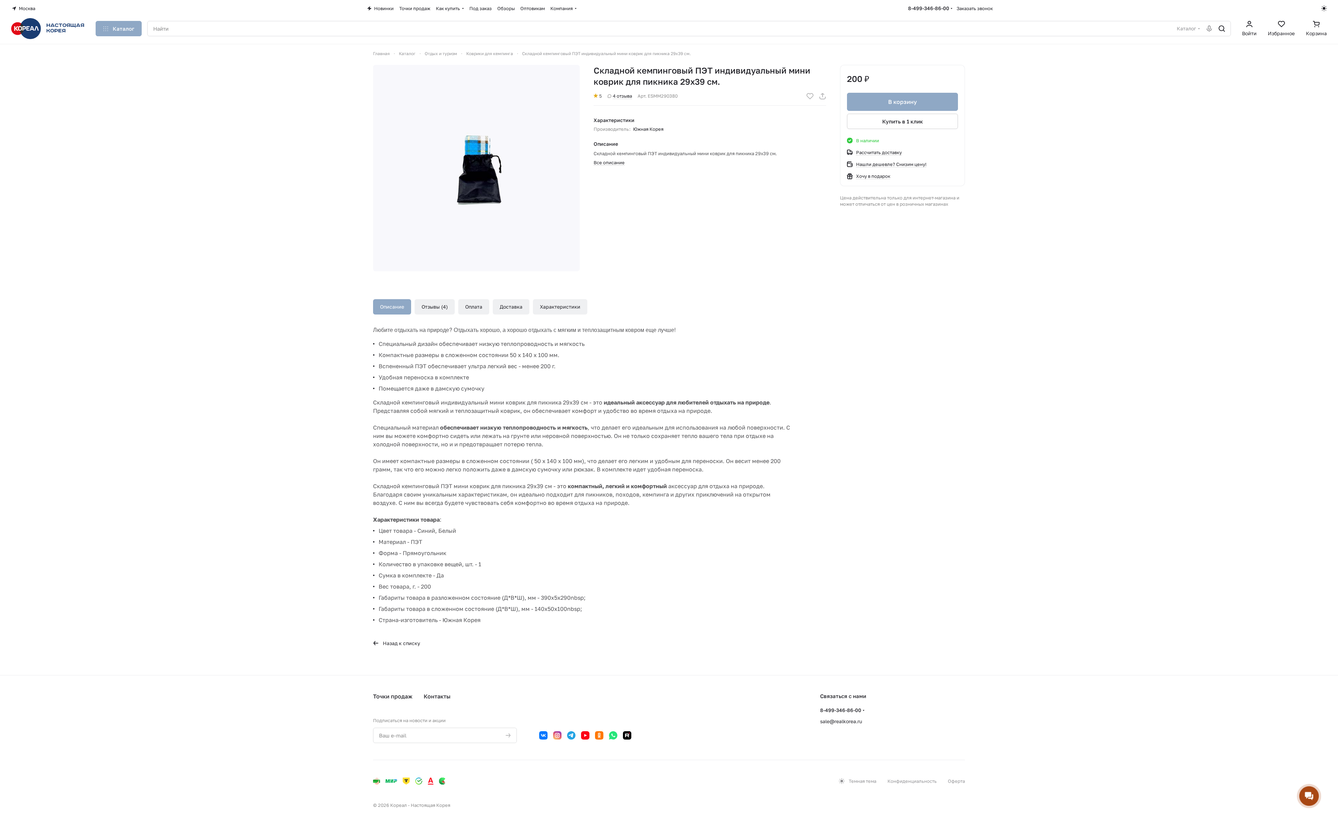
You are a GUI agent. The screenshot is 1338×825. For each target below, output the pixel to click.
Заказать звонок (975, 8)
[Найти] (1222, 28)
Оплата (473, 307)
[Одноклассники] (599, 735)
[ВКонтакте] (543, 735)
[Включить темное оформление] (1324, 8)
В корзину (902, 101)
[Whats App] (613, 735)
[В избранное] (809, 96)
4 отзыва (622, 96)
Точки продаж (392, 696)
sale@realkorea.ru (841, 721)
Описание (392, 307)
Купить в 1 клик (902, 121)
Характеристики (560, 307)
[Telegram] (571, 735)
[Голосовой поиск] (1209, 28)
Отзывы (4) (435, 307)
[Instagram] (557, 735)
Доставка (511, 307)
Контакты (437, 696)
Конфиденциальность (912, 781)
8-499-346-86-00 (928, 8)
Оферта (956, 781)
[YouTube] (585, 735)
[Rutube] (627, 735)
